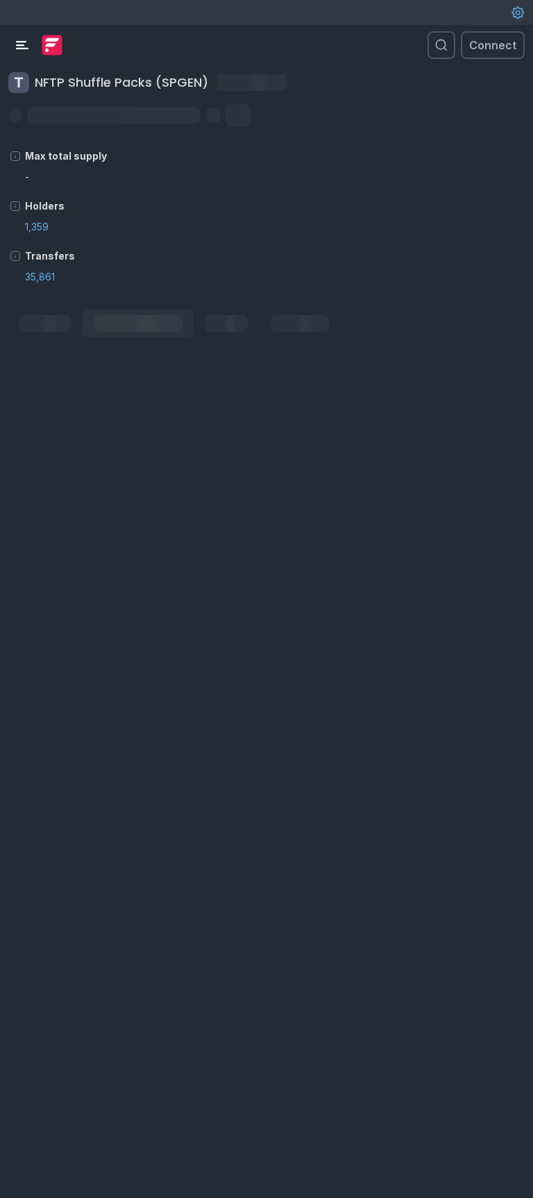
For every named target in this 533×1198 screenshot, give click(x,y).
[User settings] (518, 12)
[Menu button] (22, 45)
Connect (492, 45)
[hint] (15, 156)
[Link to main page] (52, 45)
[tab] (45, 323)
